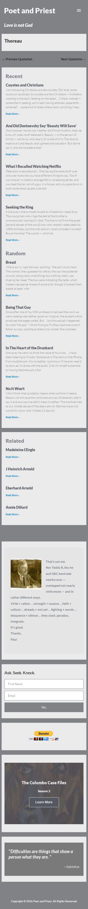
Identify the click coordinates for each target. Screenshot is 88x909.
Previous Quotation (17, 59)
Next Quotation (73, 59)
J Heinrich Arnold (20, 469)
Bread (11, 262)
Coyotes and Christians (25, 85)
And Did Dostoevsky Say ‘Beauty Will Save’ (41, 126)
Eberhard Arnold (19, 488)
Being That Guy (18, 307)
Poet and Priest (29, 10)
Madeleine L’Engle (20, 449)
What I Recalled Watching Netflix (33, 166)
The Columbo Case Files (44, 782)
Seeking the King (19, 207)
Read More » (12, 113)
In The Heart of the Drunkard (29, 348)
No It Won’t (15, 388)
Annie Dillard (16, 507)
